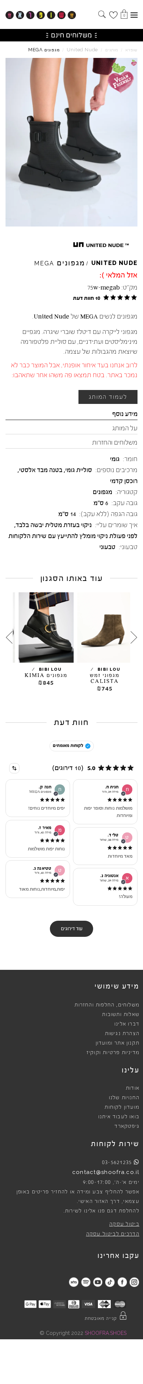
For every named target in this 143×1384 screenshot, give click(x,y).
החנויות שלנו (124, 1098)
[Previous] (134, 637)
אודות (132, 1088)
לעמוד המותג (108, 397)
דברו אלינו (126, 1024)
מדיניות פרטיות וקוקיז (113, 1053)
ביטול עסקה (124, 1224)
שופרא (131, 50)
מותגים (111, 50)
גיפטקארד (126, 1126)
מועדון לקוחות (121, 1107)
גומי (115, 459)
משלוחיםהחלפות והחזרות (106, 1005)
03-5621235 (117, 1162)
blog (73, 1282)
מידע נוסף (125, 413)
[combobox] (14, 768)
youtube (97, 1282)
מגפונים (102, 492)
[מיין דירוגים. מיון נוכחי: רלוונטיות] (14, 768)
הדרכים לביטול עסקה (112, 1234)
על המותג (125, 428)
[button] (104, 297)
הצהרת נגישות (122, 1034)
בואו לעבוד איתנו (118, 1117)
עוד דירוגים (71, 929)
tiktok (109, 1282)
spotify (85, 1282)
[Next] (9, 637)
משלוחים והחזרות (115, 442)
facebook (122, 1282)
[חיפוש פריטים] (101, 15)
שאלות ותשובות (120, 1014)
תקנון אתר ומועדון (117, 1043)
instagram (134, 1282)
